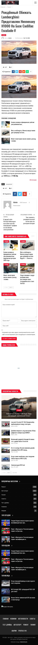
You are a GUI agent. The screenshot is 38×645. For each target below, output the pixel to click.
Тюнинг (4, 35)
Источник (33, 180)
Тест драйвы (5, 502)
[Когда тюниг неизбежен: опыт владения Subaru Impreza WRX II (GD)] (5, 458)
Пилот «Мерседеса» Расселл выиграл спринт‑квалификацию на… (22, 538)
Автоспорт (4, 491)
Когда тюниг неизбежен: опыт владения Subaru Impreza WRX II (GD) (22, 457)
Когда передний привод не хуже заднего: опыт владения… (23, 582)
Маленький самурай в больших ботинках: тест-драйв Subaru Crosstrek (22, 440)
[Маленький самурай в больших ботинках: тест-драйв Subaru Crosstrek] (5, 441)
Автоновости (23, 618)
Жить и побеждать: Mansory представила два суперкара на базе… (23, 131)
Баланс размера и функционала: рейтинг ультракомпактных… (22, 123)
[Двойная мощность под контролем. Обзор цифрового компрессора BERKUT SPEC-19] (5, 433)
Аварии (3, 510)
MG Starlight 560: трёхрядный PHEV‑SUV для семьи (23, 590)
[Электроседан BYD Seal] (5, 467)
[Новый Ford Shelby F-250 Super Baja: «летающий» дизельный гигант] (19, 407)
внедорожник (9, 184)
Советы (3, 498)
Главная (5, 618)
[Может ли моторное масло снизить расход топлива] (5, 141)
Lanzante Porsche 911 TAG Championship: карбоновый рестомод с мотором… (22, 423)
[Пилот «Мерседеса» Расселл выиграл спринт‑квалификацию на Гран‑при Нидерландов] (5, 539)
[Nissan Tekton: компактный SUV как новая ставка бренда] (5, 600)
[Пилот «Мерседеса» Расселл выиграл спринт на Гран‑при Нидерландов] (5, 531)
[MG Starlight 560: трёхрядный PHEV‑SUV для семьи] (5, 591)
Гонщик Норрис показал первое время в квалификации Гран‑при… (22, 522)
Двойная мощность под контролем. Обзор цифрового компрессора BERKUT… (23, 432)
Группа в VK (22, 630)
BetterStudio (23, 642)
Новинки (4, 506)
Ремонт (3, 487)
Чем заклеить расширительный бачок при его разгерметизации (29, 220)
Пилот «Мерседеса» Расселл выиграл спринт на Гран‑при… (22, 530)
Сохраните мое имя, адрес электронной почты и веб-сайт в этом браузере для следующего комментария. (18, 333)
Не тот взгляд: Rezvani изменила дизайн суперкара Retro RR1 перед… (22, 449)
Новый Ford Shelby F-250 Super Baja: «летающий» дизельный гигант (19, 415)
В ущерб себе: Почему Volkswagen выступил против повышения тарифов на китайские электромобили (10, 224)
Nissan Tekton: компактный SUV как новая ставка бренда (23, 598)
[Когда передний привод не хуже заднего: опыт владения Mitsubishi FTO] (5, 583)
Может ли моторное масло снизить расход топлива (23, 140)
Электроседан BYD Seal (18, 465)
